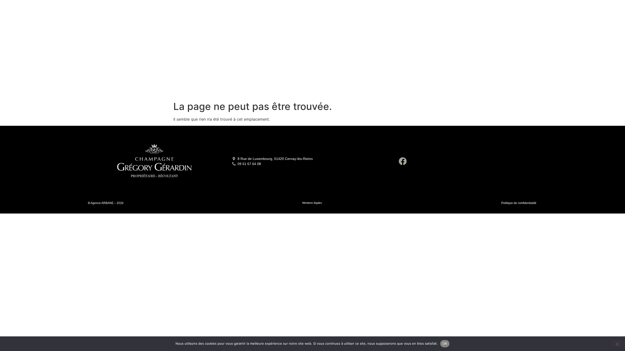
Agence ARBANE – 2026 (107, 203)
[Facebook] (403, 161)
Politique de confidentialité (518, 203)
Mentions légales (312, 202)
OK (445, 343)
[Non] (617, 343)
